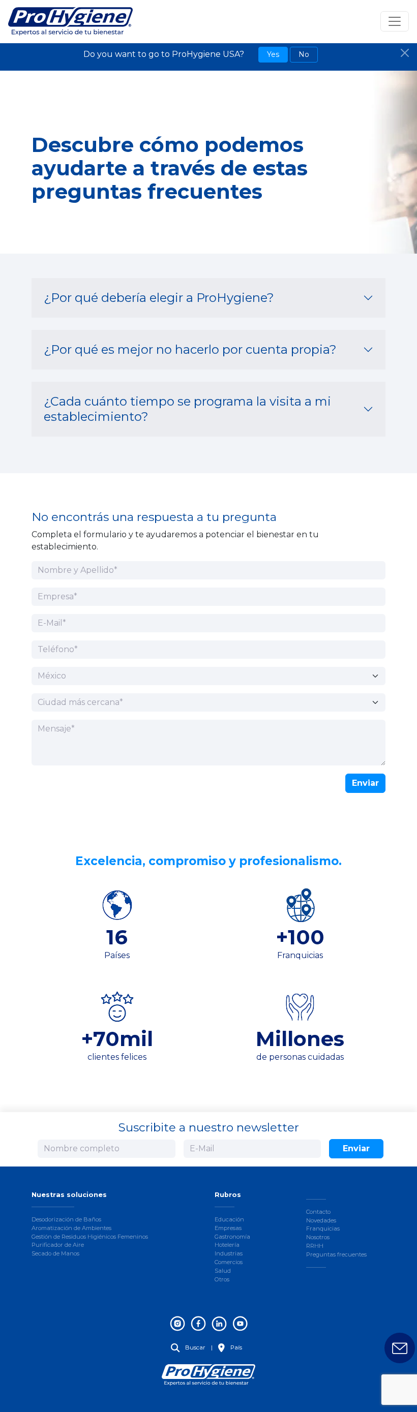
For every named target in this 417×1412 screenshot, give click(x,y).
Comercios (229, 1262)
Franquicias (323, 1228)
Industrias (229, 1253)
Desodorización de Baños (66, 1219)
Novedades (321, 1220)
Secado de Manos (55, 1253)
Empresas (228, 1228)
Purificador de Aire (58, 1244)
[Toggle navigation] (394, 21)
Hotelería (227, 1244)
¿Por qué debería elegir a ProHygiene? (159, 297)
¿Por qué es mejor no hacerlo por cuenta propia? (190, 349)
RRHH (314, 1245)
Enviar (365, 783)
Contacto (318, 1211)
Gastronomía (232, 1236)
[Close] (405, 53)
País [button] (235, 1347)
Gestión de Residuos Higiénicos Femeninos (90, 1236)
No (304, 54)
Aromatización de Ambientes (71, 1228)
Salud (223, 1270)
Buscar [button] (194, 1347)
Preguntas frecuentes (336, 1254)
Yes (273, 54)
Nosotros (318, 1237)
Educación (229, 1219)
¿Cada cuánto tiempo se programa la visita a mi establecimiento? (187, 409)
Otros (222, 1279)
